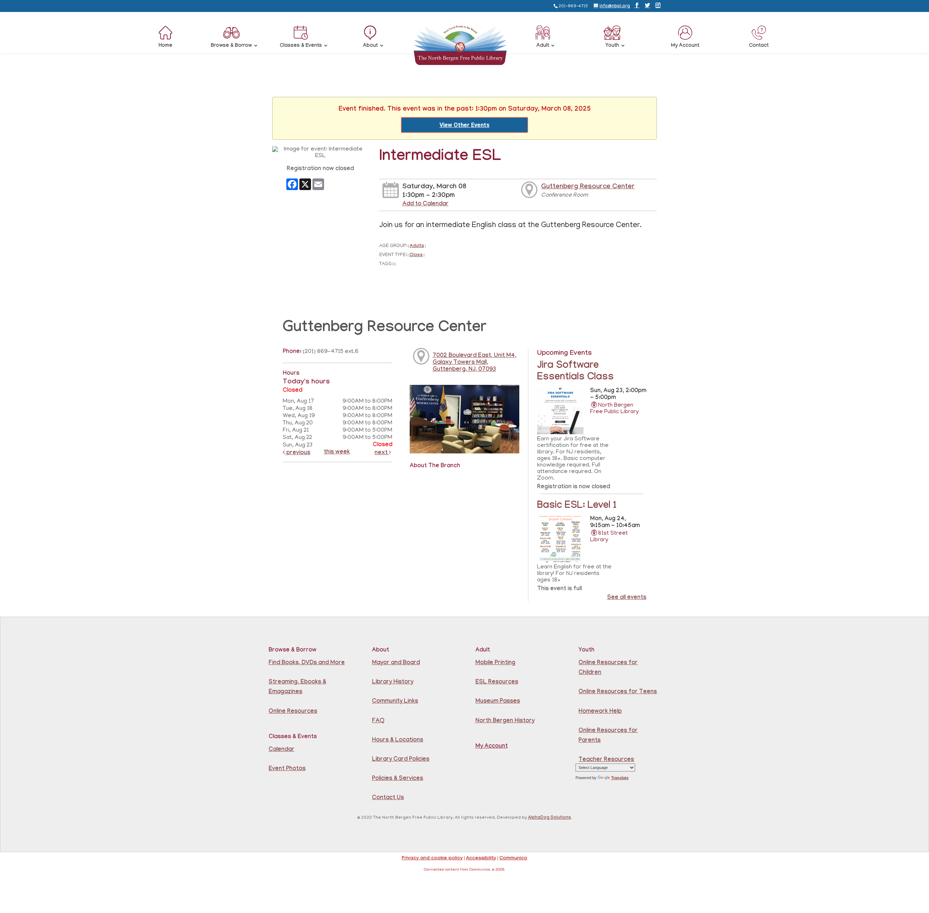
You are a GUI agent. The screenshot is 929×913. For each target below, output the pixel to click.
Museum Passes (497, 701)
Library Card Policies (400, 759)
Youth (612, 46)
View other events (464, 125)
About (370, 46)
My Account (685, 46)
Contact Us (388, 798)
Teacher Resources (606, 760)
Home (165, 46)
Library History (392, 682)
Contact (759, 46)
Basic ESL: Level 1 (577, 506)
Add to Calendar (425, 204)
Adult (542, 46)
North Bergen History (505, 721)
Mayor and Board (396, 663)
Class (416, 255)
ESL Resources (496, 682)
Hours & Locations (397, 740)
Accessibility (481, 858)
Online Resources (293, 711)
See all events (626, 598)
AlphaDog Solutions (549, 818)
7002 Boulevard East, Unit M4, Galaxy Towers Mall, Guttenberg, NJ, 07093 (474, 363)
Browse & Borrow (231, 46)
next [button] (382, 453)
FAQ (378, 721)
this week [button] (337, 452)
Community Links (395, 701)
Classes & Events (301, 46)
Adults (417, 246)
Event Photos (287, 769)
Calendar (281, 750)
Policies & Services (397, 779)
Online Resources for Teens (617, 692)
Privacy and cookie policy (432, 858)
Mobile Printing (495, 663)
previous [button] (297, 453)
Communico (513, 858)
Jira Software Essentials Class (575, 372)
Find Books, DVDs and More (307, 663)
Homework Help (600, 711)
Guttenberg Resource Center (588, 187)
